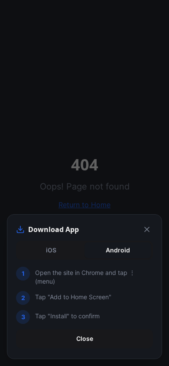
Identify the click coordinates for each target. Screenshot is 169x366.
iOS (51, 250)
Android (118, 250)
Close (84, 338)
